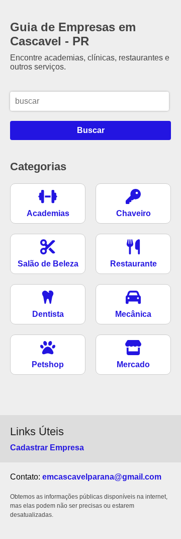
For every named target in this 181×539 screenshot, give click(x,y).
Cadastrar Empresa (47, 447)
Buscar (91, 130)
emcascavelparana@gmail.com (101, 477)
